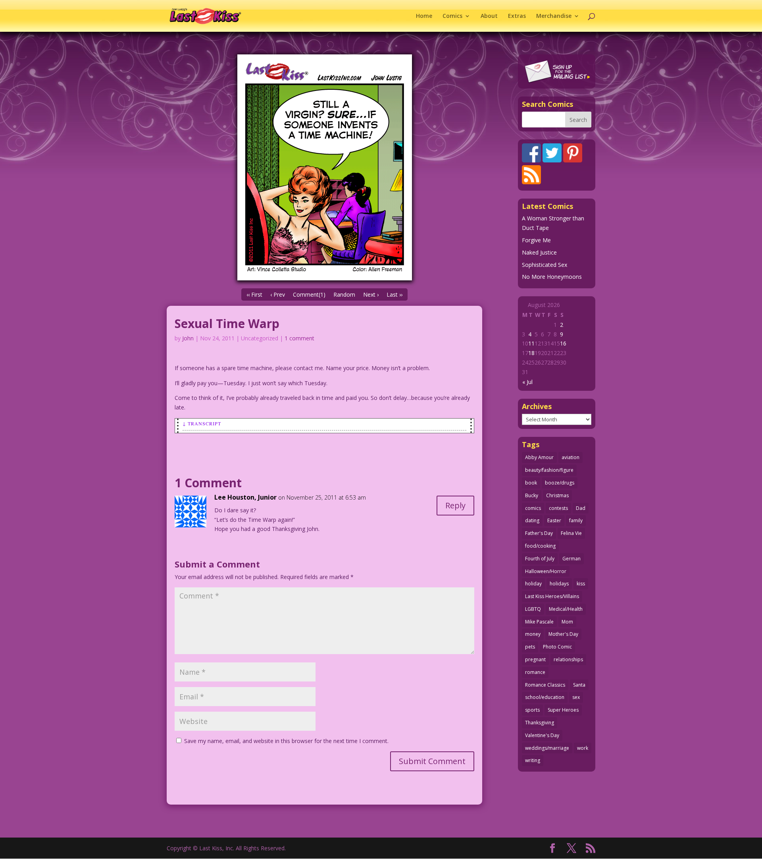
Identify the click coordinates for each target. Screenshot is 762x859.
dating (532, 520)
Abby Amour (539, 457)
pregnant (535, 659)
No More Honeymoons (552, 276)
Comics (452, 16)
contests (558, 508)
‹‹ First (254, 294)
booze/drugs (559, 482)
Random (344, 294)
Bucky (531, 495)
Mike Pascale (539, 621)
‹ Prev (277, 294)
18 (531, 353)
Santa (579, 684)
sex (576, 697)
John (188, 338)
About (489, 16)
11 (531, 343)
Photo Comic (557, 646)
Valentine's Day (542, 735)
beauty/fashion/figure (549, 470)
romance (535, 672)
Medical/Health (566, 609)
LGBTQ (533, 609)
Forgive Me (536, 240)
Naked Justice (539, 252)
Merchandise (554, 16)
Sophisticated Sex (544, 264)
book (531, 482)
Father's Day (539, 533)
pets (530, 646)
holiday (533, 583)
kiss (581, 583)
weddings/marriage (547, 748)
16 (563, 343)
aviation (570, 457)
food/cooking (540, 545)
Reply (455, 505)
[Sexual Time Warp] (324, 167)
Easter (554, 520)
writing (532, 760)
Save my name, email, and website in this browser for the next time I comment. (286, 741)
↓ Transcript (202, 423)
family (576, 520)
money (533, 634)
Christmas (557, 495)
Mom (567, 621)
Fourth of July (539, 558)
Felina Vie (571, 533)
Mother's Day (563, 634)
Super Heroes (563, 710)
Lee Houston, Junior (245, 497)
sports (532, 710)
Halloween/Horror (545, 571)
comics (533, 508)
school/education (544, 697)
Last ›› (394, 294)
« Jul (527, 382)
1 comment (299, 338)
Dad (580, 508)
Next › (371, 294)
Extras (517, 16)
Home (424, 16)
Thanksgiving (539, 722)
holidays (559, 583)
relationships (568, 659)
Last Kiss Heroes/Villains (552, 596)
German (571, 558)
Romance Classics (545, 684)
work (582, 748)
